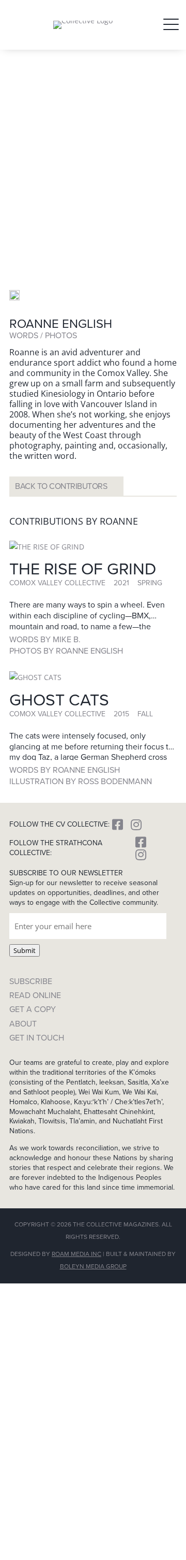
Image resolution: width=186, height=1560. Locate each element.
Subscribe (30, 981)
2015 (121, 714)
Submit (24, 950)
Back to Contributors (61, 486)
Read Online (35, 995)
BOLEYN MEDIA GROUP (93, 1266)
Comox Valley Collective (57, 582)
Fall (145, 714)
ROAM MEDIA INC (76, 1254)
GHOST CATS (59, 699)
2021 (121, 582)
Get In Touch (36, 1038)
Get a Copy (32, 1009)
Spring (149, 582)
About (23, 1024)
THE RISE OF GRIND (82, 568)
